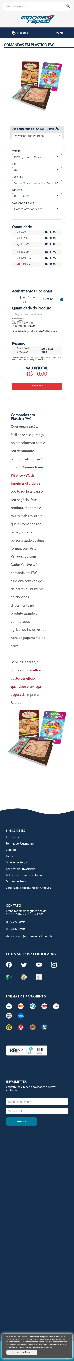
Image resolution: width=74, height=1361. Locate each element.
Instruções (12, 837)
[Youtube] (38, 965)
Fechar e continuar (21, 1352)
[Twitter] (23, 965)
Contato (11, 850)
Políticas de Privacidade (20, 869)
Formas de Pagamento (20, 843)
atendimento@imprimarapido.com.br (29, 936)
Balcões (10, 856)
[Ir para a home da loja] (37, 19)
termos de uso (32, 1345)
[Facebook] (8, 965)
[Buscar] (68, 6)
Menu (56, 33)
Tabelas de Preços (17, 862)
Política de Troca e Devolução (24, 875)
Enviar (21, 1121)
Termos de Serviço (17, 881)
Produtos (19, 33)
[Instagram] (53, 965)
